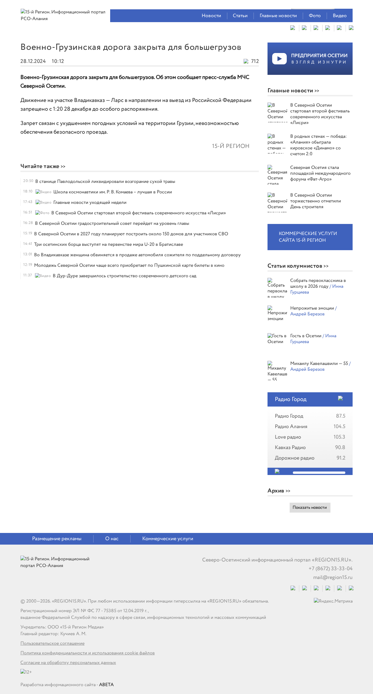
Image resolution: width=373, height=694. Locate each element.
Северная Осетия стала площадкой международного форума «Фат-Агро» (320, 173)
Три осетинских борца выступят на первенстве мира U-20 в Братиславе (108, 244)
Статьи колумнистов (295, 266)
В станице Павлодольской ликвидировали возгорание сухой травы (105, 181)
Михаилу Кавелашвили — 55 (319, 363)
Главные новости (278, 16)
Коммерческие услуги (167, 539)
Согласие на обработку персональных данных (68, 662)
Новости (211, 16)
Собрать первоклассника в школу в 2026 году (318, 283)
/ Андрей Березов (313, 311)
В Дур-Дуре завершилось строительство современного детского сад (124, 276)
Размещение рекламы (57, 539)
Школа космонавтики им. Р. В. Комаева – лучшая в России (112, 192)
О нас (112, 539)
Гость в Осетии (306, 336)
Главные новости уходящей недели (89, 202)
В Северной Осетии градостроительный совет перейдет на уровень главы (112, 223)
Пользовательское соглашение (52, 643)
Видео (340, 16)
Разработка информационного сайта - (67, 684)
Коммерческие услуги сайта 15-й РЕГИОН (308, 237)
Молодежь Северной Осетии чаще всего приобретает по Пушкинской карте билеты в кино (129, 265)
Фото (315, 16)
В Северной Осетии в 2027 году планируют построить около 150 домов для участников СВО (131, 234)
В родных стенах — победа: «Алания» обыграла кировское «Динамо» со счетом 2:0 (318, 145)
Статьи (240, 16)
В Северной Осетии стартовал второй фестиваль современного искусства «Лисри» (138, 213)
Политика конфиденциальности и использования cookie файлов (87, 653)
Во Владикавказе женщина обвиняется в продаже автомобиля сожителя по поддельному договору (137, 255)
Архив (276, 491)
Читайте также (39, 166)
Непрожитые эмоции (312, 308)
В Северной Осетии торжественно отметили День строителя (315, 201)
